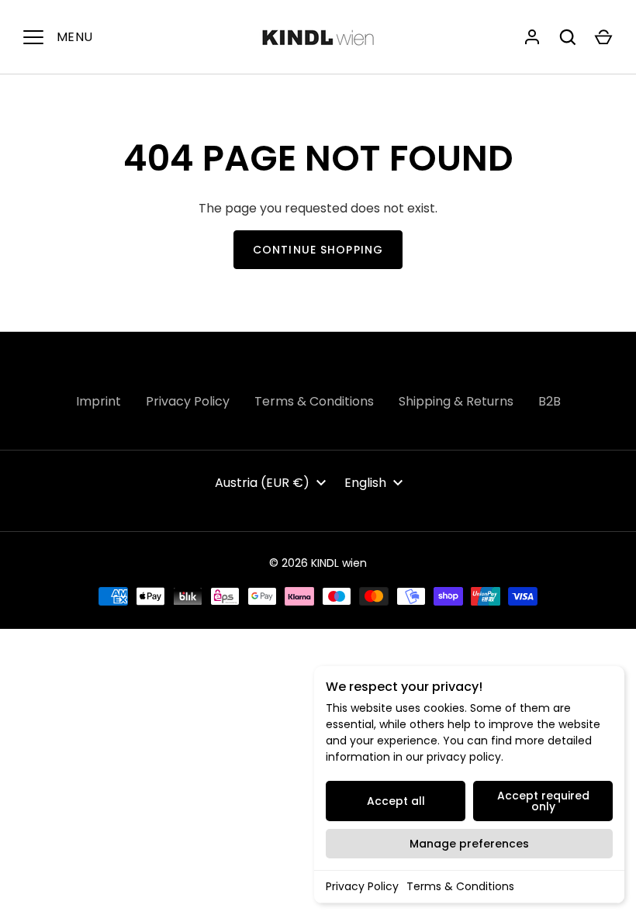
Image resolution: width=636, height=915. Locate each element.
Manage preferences (469, 843)
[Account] (532, 37)
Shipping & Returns (456, 401)
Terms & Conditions (460, 886)
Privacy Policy (362, 886)
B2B (549, 401)
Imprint (98, 401)
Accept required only (543, 801)
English (365, 483)
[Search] (568, 37)
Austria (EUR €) (262, 483)
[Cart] (603, 37)
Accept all (396, 801)
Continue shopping (318, 249)
